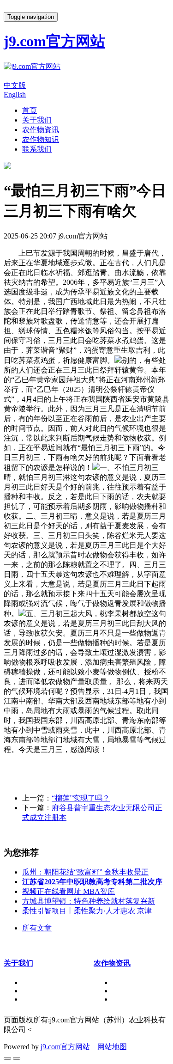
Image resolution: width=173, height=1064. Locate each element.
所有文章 (37, 928)
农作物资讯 (40, 130)
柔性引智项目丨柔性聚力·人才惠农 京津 (87, 911)
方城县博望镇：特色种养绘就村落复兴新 (88, 901)
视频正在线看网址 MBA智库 (68, 891)
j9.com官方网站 (65, 1047)
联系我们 (37, 149)
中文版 (15, 85)
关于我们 (37, 120)
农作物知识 (40, 139)
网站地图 (112, 1047)
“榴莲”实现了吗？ (81, 798)
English (15, 94)
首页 (29, 110)
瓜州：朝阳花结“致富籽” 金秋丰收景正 (85, 872)
